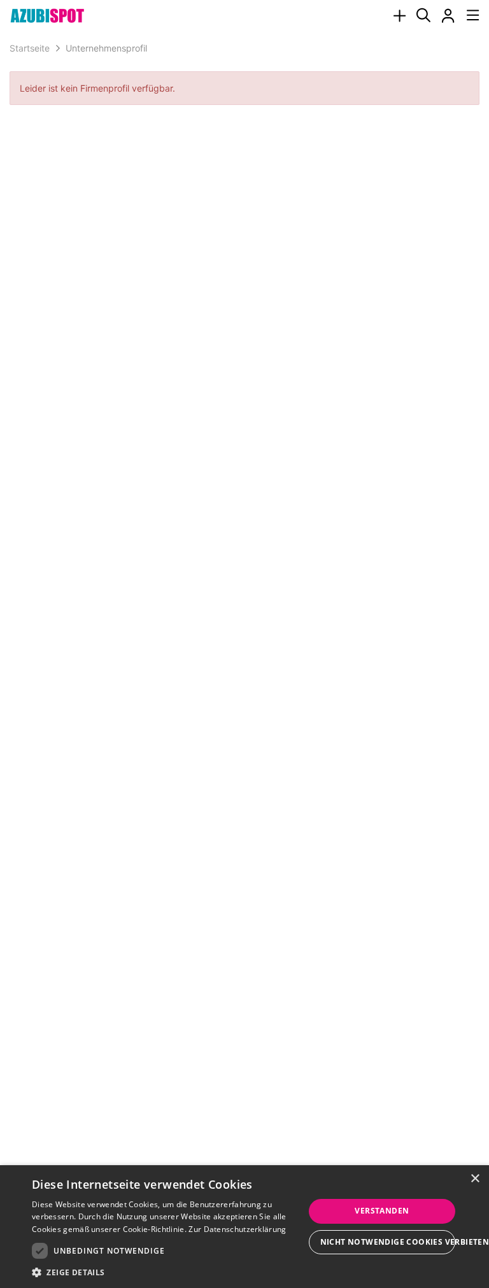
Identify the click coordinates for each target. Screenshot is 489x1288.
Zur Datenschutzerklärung (237, 1229)
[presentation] (399, 16)
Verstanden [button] (382, 1210)
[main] (244, 75)
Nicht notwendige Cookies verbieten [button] (387, 1241)
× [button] (474, 1179)
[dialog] (244, 1226)
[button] (168, 1272)
